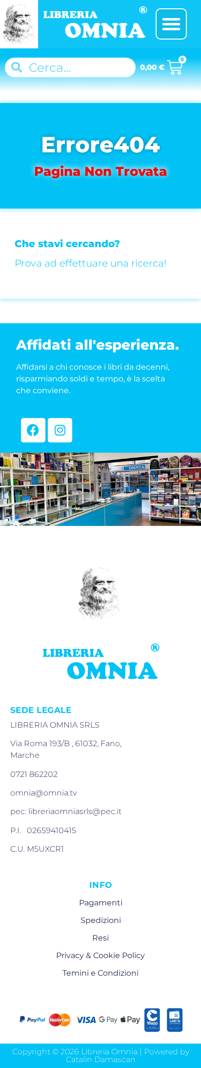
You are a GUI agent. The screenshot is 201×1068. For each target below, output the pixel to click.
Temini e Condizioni (100, 973)
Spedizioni (100, 920)
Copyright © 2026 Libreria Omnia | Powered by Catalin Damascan (100, 1055)
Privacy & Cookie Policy (100, 955)
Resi (100, 937)
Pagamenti (100, 902)
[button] (171, 24)
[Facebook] (33, 430)
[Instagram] (60, 430)
